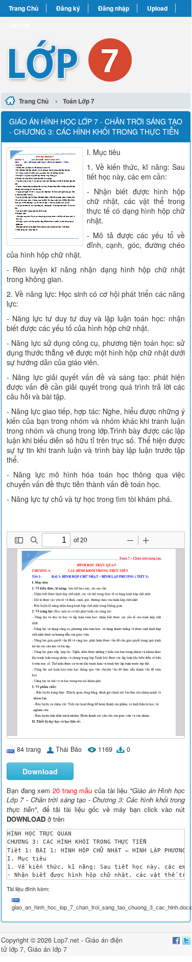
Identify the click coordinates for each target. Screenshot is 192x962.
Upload (157, 8)
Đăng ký (68, 8)
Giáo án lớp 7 (47, 949)
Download (40, 771)
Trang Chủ (23, 8)
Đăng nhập (113, 8)
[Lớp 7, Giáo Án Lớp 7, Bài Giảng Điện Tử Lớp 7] (95, 53)
